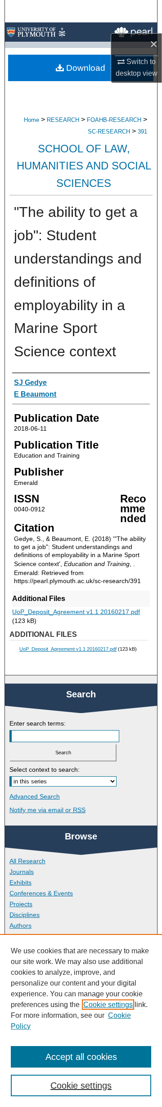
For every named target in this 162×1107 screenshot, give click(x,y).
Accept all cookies (81, 1057)
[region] (81, 1020)
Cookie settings (108, 1004)
